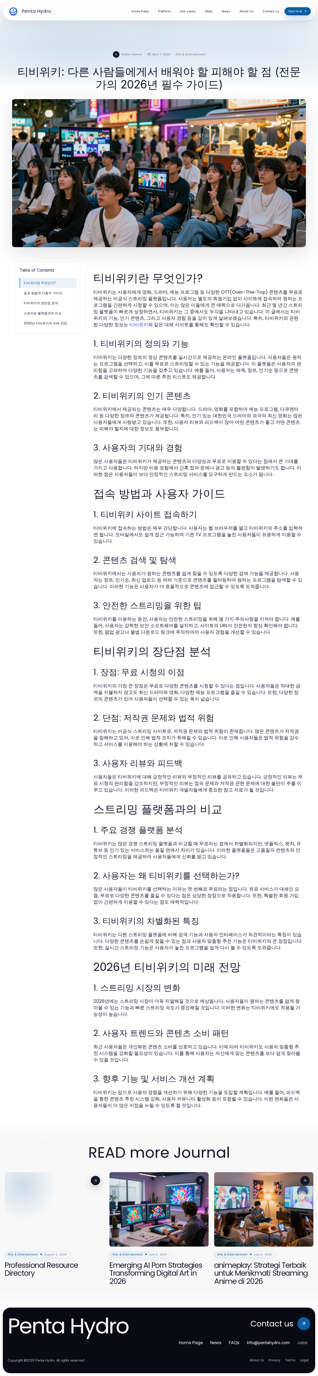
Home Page (191, 1343)
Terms (290, 1360)
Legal (304, 1360)
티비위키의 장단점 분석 (41, 303)
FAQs (234, 1343)
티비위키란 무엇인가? (40, 283)
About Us (257, 1360)
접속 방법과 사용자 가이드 (43, 293)
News (215, 1343)
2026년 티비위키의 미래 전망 (45, 323)
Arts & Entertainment (190, 54)
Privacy (274, 1360)
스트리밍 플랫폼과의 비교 (42, 313)
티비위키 (138, 324)
